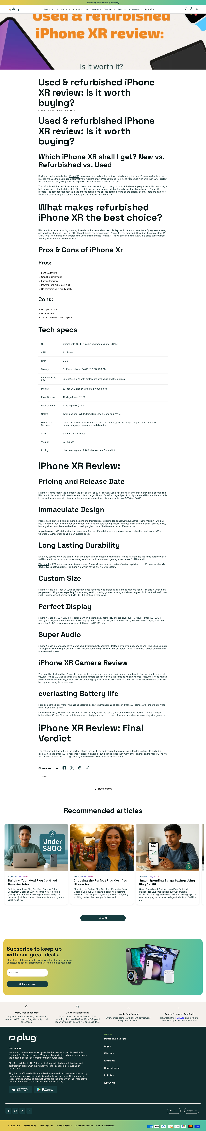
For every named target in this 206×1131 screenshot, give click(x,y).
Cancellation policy (84, 1125)
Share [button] (44, 776)
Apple (107, 1046)
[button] (65, 9)
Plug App (180, 1017)
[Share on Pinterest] (80, 768)
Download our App (115, 1038)
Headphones (112, 1068)
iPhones (109, 1053)
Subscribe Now (27, 984)
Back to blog (105, 788)
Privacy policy (46, 1125)
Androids (109, 1060)
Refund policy (30, 1125)
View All (103, 918)
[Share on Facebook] (64, 768)
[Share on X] (72, 768)
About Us (109, 1082)
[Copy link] (87, 768)
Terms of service (64, 1125)
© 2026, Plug (14, 1125)
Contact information (105, 1125)
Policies (109, 1075)
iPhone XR (74, 176)
